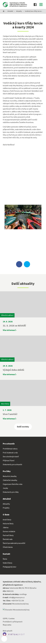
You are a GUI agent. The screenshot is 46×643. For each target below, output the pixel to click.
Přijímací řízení (8, 460)
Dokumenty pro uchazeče (12, 464)
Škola (5, 559)
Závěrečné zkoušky (10, 480)
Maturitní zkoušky (10, 476)
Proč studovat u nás (10, 452)
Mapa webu (7, 625)
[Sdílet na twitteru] (27, 264)
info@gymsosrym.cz (17, 597)
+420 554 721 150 (17, 600)
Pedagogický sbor (9, 567)
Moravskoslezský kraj (20, 604)
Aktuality (19, 11)
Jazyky (5, 488)
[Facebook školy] (35, 4)
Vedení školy (7, 563)
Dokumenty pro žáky (11, 492)
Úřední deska (8, 547)
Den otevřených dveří (11, 456)
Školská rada (7, 539)
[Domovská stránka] (3, 11)
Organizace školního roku (12, 484)
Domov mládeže (9, 531)
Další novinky (23, 426)
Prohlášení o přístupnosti (12, 621)
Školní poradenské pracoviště (14, 543)
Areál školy (7, 519)
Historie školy (8, 523)
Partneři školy (8, 535)
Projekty (6, 508)
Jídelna (5, 527)
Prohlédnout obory (10, 449)
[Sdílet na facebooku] (19, 264)
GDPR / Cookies (9, 618)
